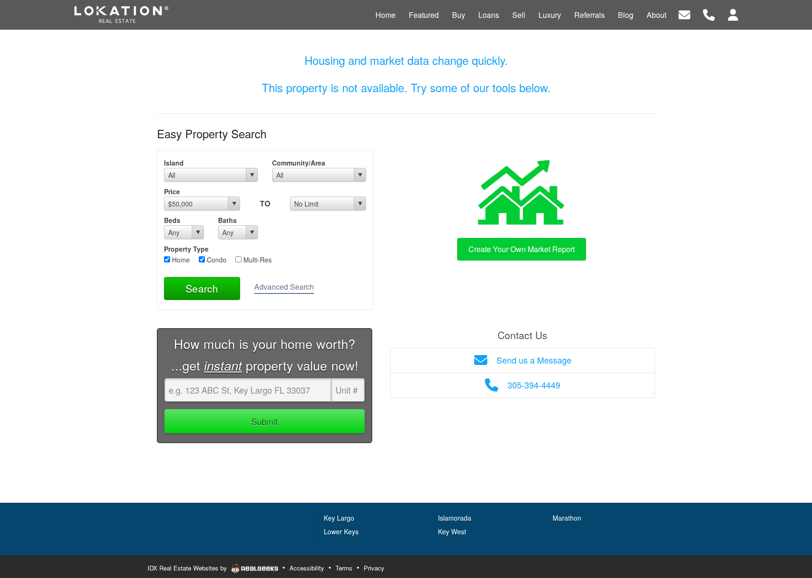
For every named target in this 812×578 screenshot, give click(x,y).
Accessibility (306, 567)
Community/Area (298, 162)
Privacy (374, 567)
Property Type (186, 248)
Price (172, 191)
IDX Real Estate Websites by (188, 567)
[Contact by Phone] (709, 13)
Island (174, 162)
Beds (172, 220)
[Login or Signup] (733, 13)
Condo (215, 259)
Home (180, 259)
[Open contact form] (684, 13)
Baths (227, 220)
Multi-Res (257, 259)
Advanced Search (284, 286)
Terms (344, 567)
